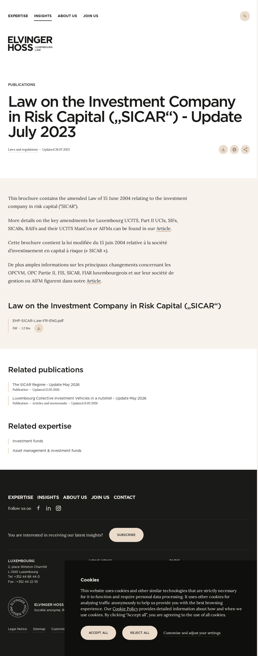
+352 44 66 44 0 (27, 576)
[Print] (234, 149)
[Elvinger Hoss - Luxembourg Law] (30, 43)
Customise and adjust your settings (192, 633)
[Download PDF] (223, 149)
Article (163, 228)
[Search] (245, 16)
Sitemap (39, 629)
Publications (21, 85)
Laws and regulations (23, 149)
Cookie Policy (125, 608)
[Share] (245, 149)
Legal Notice (17, 629)
